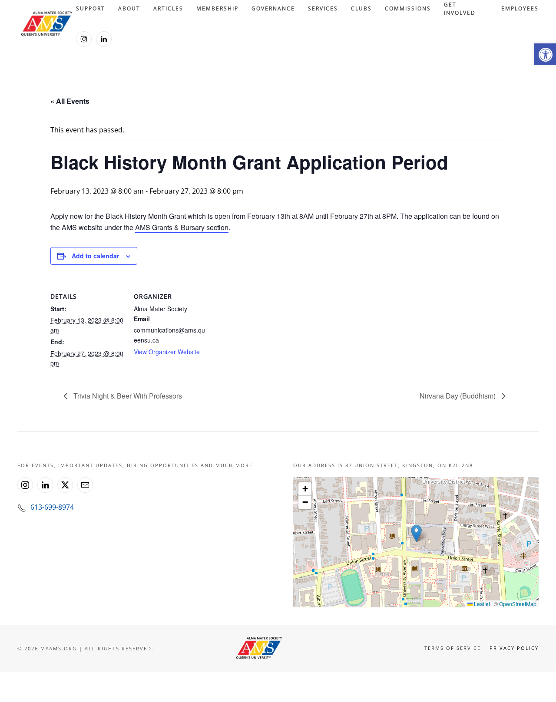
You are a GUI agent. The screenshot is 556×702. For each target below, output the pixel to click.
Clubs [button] (361, 8)
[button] (545, 54)
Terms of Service (452, 648)
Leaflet (481, 603)
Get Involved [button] (460, 9)
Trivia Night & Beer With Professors (127, 396)
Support (90, 8)
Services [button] (323, 8)
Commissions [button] (408, 8)
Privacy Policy (514, 648)
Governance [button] (273, 8)
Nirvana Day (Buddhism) (458, 396)
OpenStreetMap (517, 603)
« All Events (69, 101)
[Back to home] (46, 24)
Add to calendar (95, 255)
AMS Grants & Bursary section (181, 227)
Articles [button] (168, 8)
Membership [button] (217, 8)
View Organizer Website (167, 351)
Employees (520, 8)
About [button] (129, 8)
